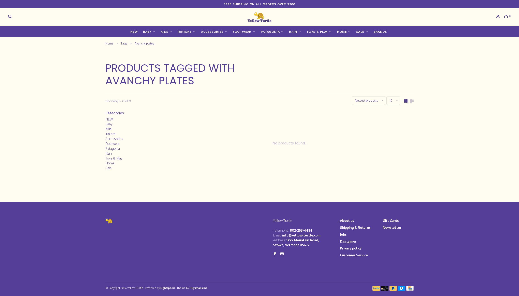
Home (342, 31)
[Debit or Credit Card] (384, 289)
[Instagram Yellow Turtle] (282, 254)
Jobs (343, 234)
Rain (293, 31)
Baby (147, 31)
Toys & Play (317, 31)
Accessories (212, 31)
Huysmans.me (198, 287)
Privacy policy (351, 248)
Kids (164, 31)
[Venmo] (401, 289)
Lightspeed (167, 287)
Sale (360, 31)
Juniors (185, 31)
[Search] (10, 17)
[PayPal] (376, 289)
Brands (380, 31)
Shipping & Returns (355, 228)
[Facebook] (274, 254)
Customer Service (354, 255)
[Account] (498, 17)
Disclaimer (348, 241)
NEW (134, 31)
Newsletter (392, 228)
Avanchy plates (144, 43)
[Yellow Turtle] (109, 221)
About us (347, 221)
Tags (124, 43)
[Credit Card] (410, 289)
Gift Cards (391, 221)
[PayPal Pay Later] (393, 289)
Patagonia (270, 31)
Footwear (242, 31)
